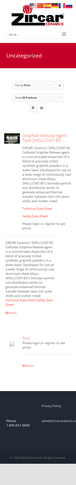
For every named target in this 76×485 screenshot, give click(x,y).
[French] (62, 5)
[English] (33, 5)
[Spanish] (47, 5)
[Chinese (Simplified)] (40, 5)
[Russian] (69, 5)
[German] (54, 5)
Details (12, 313)
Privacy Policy (51, 406)
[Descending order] (60, 85)
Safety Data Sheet (35, 216)
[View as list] (41, 108)
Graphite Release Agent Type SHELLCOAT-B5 (44, 138)
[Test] (12, 343)
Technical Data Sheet (37, 208)
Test (26, 338)
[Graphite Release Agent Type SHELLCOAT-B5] (12, 138)
